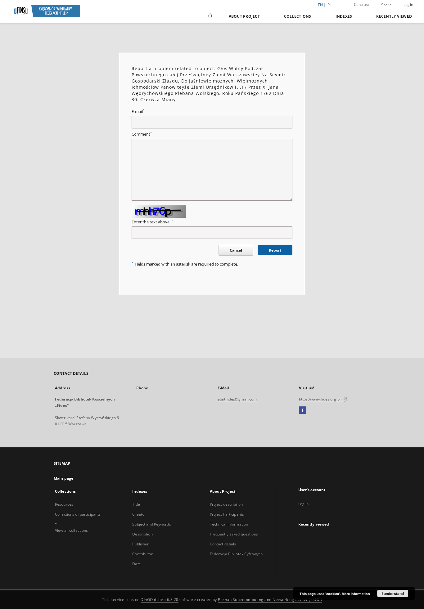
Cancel (236, 250)
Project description (226, 504)
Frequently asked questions (234, 534)
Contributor (142, 554)
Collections (297, 16)
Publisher (140, 544)
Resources (64, 504)
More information (356, 593)
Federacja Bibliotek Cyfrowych (236, 554)
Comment (142, 134)
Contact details (223, 544)
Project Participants (227, 514)
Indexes (344, 16)
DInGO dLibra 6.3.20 (159, 599)
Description (142, 534)
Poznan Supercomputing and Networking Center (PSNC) (270, 599)
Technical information (229, 524)
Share (386, 4)
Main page (63, 478)
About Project (244, 16)
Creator (139, 514)
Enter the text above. (152, 222)
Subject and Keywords (151, 524)
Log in (303, 503)
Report (275, 250)
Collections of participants (78, 514)
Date (136, 563)
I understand (393, 593)
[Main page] (210, 16)
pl (329, 5)
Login (408, 4)
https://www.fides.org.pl (320, 399)
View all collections (71, 530)
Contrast (361, 4)
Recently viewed (394, 16)
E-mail (138, 111)
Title (136, 504)
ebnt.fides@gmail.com (237, 399)
